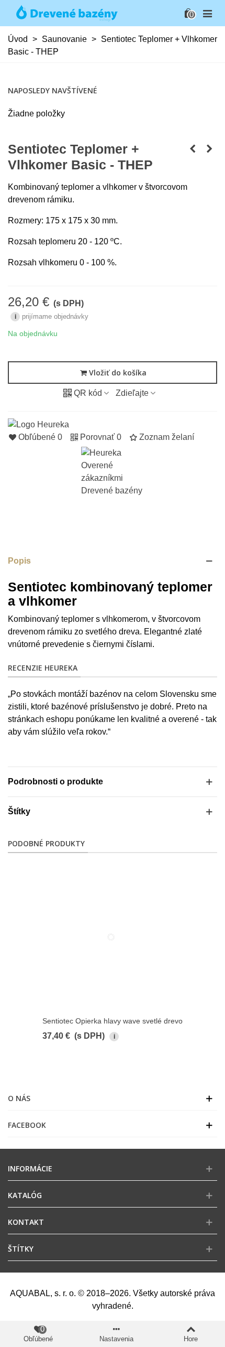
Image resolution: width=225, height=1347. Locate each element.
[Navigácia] (207, 13)
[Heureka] (38, 423)
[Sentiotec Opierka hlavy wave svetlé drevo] (192, 149)
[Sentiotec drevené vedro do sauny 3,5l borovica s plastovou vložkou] (209, 149)
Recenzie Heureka (42, 668)
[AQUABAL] (65, 13)
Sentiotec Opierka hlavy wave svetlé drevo (112, 1021)
